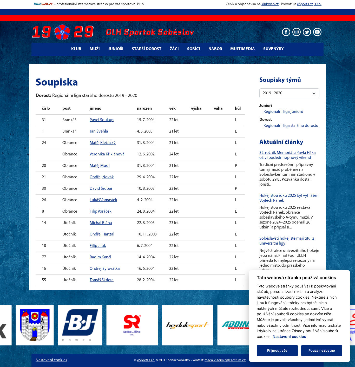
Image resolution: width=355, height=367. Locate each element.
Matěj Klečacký (103, 143)
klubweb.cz (270, 4)
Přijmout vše (277, 350)
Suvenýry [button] (273, 49)
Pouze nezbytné (321, 350)
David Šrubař (101, 189)
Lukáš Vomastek (103, 200)
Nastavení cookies (51, 360)
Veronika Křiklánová (107, 154)
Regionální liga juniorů (283, 112)
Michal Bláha (101, 223)
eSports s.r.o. (146, 360)
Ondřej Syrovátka (105, 269)
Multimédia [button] (242, 49)
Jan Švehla (99, 131)
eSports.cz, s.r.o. (309, 4)
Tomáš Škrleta (102, 280)
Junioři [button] (115, 49)
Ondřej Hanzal (102, 234)
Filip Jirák (98, 246)
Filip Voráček (100, 211)
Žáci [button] (174, 49)
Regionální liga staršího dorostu (291, 126)
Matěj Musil (100, 166)
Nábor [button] (215, 49)
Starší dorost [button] (146, 49)
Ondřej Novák (102, 177)
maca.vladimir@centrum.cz (225, 360)
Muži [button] (95, 49)
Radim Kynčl (100, 257)
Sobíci (193, 49)
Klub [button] (76, 49)
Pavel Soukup (102, 120)
